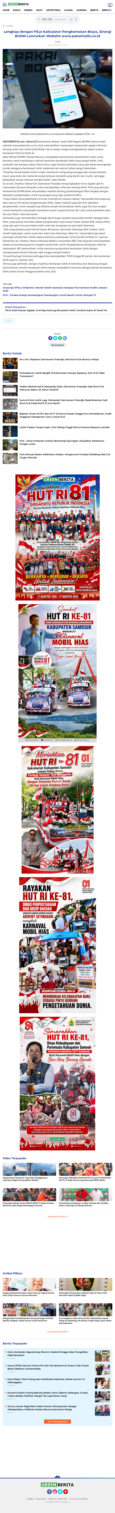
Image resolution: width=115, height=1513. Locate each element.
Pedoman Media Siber (58, 1499)
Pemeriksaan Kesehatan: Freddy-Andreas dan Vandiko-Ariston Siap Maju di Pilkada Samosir (84, 1204)
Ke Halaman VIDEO (57, 1216)
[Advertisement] (57, 1245)
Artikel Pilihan (12, 1273)
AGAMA (68, 10)
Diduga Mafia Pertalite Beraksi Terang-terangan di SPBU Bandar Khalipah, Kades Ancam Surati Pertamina (28, 1319)
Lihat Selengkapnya (57, 1421)
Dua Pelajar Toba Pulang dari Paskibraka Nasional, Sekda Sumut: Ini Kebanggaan (46, 1381)
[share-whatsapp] (60, 338)
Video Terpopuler (15, 1158)
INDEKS (28, 10)
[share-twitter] (55, 338)
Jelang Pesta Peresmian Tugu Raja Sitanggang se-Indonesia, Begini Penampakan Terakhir (25, 1179)
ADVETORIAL (53, 10)
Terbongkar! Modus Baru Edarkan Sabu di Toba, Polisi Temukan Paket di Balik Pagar (83, 1294)
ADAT (39, 10)
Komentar (59, 345)
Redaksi (30, 1499)
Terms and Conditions (78, 1499)
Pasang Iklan (41, 1499)
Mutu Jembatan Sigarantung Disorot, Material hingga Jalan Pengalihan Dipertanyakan (47, 1354)
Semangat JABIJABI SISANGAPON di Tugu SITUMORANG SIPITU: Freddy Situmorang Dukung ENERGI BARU (85, 1179)
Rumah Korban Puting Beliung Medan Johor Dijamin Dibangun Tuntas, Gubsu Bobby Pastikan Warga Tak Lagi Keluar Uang (47, 1394)
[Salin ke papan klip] (65, 338)
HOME (6, 10)
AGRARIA (81, 10)
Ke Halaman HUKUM (56, 1332)
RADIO (17, 10)
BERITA (94, 10)
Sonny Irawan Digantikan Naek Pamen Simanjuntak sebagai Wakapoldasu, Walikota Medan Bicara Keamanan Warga (41, 1408)
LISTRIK (8, 321)
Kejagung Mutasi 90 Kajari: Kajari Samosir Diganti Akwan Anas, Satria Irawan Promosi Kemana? (29, 1294)
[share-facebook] (50, 338)
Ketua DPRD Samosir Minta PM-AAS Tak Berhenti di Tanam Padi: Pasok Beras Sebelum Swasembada (48, 1367)
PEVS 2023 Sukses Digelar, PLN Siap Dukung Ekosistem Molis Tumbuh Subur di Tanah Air (56, 310)
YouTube (67, 1495)
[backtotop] (57, 1478)
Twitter (61, 1495)
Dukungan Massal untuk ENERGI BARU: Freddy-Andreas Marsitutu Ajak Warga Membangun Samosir (28, 1204)
